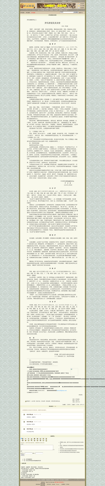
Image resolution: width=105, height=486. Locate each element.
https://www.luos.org (50, 482)
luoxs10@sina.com (62, 390)
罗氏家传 (51, 10)
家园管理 (66, 479)
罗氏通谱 (28, 12)
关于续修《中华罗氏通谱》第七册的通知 (30, 474)
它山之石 (65, 10)
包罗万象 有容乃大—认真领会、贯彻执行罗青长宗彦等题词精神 (35, 468)
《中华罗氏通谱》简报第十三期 (28, 470)
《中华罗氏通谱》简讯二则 (27, 471)
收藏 (64, 404)
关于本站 (39, 479)
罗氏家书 (56, 10)
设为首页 (82, 3)
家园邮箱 (48, 479)
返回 (73, 404)
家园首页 (64, 1)
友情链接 (52, 479)
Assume (53, 484)
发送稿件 (82, 7)
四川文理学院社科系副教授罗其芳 (33, 460)
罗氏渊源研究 (29, 459)
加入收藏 (82, 5)
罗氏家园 (22, 12)
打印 (69, 404)
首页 (39, 10)
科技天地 (61, 10)
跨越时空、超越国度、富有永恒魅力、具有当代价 (32, 467)
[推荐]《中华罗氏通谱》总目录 (28, 477)
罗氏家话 (47, 10)
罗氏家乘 (70, 1)
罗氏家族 (42, 10)
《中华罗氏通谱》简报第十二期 (28, 476)
